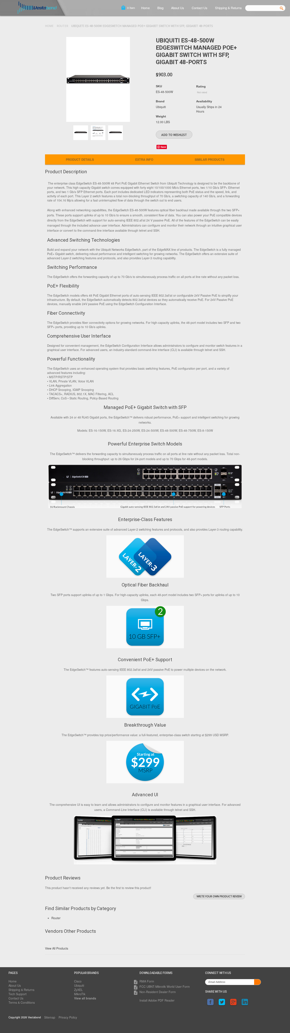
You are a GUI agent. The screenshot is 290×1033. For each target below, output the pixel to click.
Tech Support (17, 994)
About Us (177, 8)
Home (145, 8)
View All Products (56, 948)
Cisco (78, 981)
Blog (160, 8)
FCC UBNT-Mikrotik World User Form (164, 986)
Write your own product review (219, 896)
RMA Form (146, 981)
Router (62, 26)
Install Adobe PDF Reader (157, 1000)
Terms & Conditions (21, 1002)
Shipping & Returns (228, 8)
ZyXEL (78, 990)
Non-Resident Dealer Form (157, 992)
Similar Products (209, 159)
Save (163, 146)
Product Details (80, 159)
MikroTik (79, 994)
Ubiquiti (79, 985)
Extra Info (144, 159)
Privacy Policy (68, 1017)
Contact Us (199, 8)
